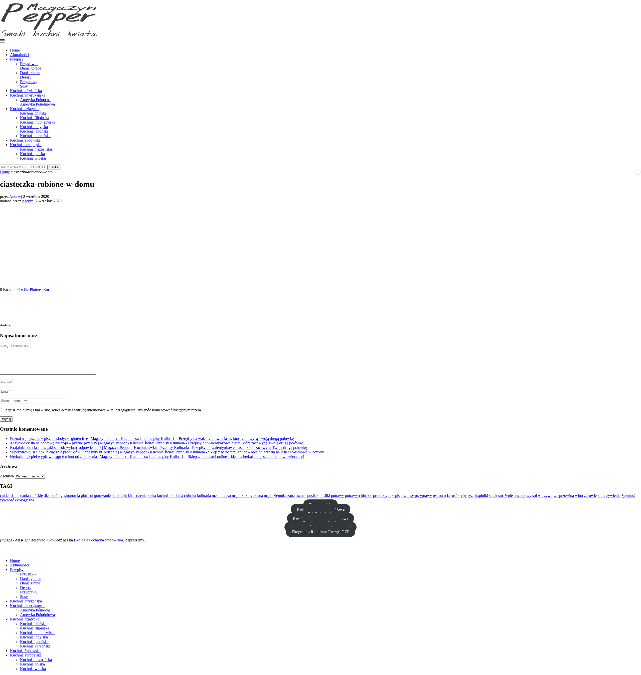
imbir (128, 495)
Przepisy (17, 59)
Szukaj (54, 167)
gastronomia (70, 495)
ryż (470, 495)
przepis (394, 495)
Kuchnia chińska (33, 113)
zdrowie (590, 495)
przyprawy (423, 495)
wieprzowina (563, 495)
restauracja (441, 495)
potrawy (337, 495)
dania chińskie (31, 495)
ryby (463, 495)
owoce (301, 495)
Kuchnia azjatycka (24, 109)
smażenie (505, 495)
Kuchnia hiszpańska (36, 149)
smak (493, 495)
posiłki (324, 495)
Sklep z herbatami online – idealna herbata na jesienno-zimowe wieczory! (266, 452)
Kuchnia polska (32, 154)
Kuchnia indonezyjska (37, 122)
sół (534, 495)
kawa (151, 495)
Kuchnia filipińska (34, 118)
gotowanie (102, 495)
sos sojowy (522, 495)
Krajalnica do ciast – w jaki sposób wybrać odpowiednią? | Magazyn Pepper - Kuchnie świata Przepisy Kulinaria (99, 447)
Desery (25, 77)
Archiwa (7, 476)
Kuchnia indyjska (34, 127)
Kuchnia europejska (26, 145)
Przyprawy (28, 82)
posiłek (312, 495)
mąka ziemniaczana (279, 495)
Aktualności (19, 55)
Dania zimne (30, 73)
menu (216, 495)
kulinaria (204, 495)
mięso (226, 495)
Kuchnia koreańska (35, 136)
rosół (454, 495)
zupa (601, 495)
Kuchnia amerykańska (27, 95)
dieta (47, 495)
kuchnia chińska (183, 495)
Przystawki (29, 64)
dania (15, 495)
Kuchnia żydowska (25, 140)
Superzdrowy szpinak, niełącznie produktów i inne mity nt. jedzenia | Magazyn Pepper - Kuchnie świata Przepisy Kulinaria (107, 452)
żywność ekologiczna (17, 500)
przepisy (407, 495)
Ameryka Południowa (37, 104)
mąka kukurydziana (247, 495)
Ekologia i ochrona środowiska (98, 540)
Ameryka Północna (35, 100)
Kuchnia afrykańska (26, 91)
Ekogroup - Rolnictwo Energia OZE (321, 531)
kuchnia (163, 495)
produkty (380, 495)
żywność (628, 495)
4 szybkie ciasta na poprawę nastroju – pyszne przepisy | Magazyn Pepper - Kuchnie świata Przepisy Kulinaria (97, 443)
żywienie (613, 495)
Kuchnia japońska (34, 131)
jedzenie (139, 495)
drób (56, 495)
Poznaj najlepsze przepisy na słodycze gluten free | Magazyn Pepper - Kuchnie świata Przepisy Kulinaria (93, 438)
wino (579, 495)
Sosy (24, 86)
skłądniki (481, 495)
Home (15, 50)
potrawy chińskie (358, 495)
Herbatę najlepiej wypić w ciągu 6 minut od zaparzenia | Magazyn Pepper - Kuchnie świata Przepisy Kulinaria (97, 456)
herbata (117, 495)
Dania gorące (30, 68)
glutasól (87, 495)
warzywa (545, 495)
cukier (5, 495)
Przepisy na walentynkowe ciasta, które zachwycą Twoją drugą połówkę (236, 438)
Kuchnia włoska (33, 158)
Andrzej (15, 196)
